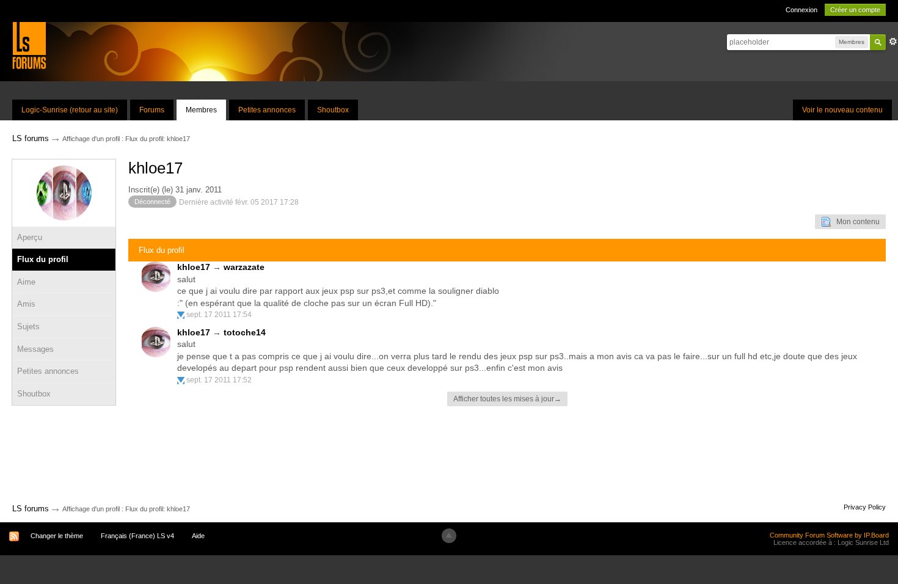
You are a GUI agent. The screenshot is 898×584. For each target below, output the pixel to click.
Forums (151, 110)
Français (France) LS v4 (137, 535)
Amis (26, 303)
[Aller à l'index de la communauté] (29, 44)
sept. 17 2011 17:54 (219, 314)
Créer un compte (855, 9)
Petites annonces (267, 110)
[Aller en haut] (449, 535)
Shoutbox (333, 110)
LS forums (30, 508)
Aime (26, 282)
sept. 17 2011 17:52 (219, 380)
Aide (198, 535)
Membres (201, 110)
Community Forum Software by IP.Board (829, 535)
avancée (893, 41)
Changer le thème (57, 535)
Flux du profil (42, 259)
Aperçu (29, 237)
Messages (35, 349)
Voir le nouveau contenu (842, 110)
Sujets (28, 326)
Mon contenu (855, 221)
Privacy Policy (865, 507)
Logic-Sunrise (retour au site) (69, 110)
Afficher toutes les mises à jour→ (507, 399)
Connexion (801, 9)
